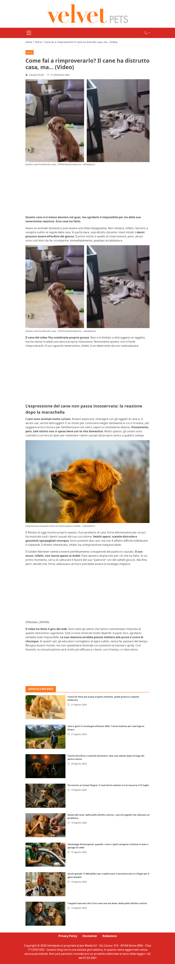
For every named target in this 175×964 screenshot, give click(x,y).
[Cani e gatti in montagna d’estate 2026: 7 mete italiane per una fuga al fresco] (45, 737)
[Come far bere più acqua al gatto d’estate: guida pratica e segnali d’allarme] (45, 707)
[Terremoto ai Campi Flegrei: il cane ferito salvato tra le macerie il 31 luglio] (45, 796)
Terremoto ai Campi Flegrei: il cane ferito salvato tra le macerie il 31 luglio (108, 785)
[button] (147, 33)
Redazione (110, 936)
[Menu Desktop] (28, 33)
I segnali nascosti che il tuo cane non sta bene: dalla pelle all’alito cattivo (107, 903)
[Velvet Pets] (87, 13)
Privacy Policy (67, 936)
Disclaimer (90, 936)
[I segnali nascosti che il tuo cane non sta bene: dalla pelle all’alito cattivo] (45, 914)
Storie (29, 52)
